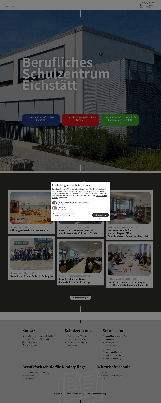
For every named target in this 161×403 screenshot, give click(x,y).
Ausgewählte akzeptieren (63, 215)
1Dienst (61, 204)
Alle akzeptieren (100, 215)
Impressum (63, 197)
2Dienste (62, 209)
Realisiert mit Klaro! (102, 219)
